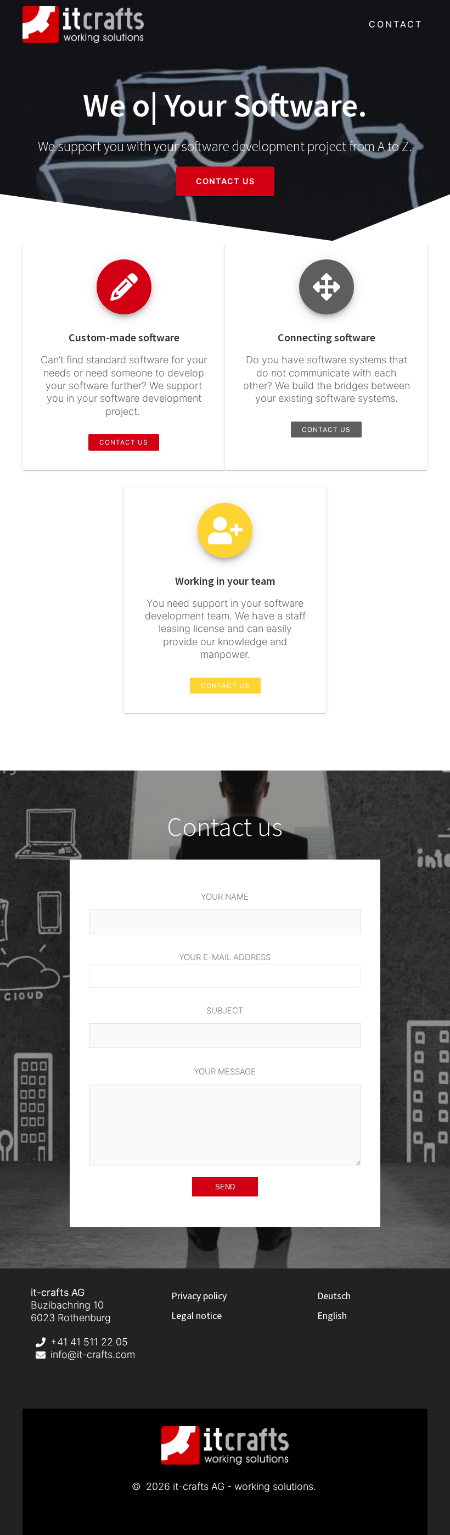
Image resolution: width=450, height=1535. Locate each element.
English (332, 1315)
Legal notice (196, 1315)
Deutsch (334, 1295)
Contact (396, 24)
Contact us (225, 181)
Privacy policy (199, 1295)
